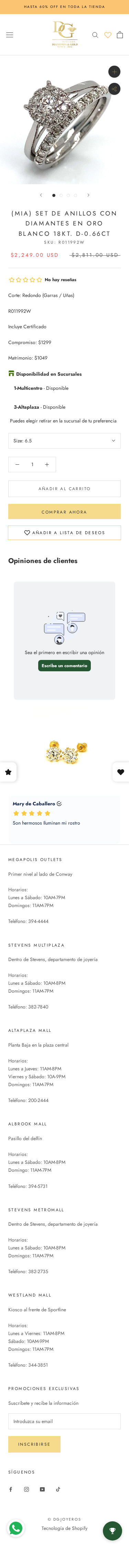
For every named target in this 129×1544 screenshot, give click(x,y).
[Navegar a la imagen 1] (53, 195)
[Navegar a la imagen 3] (68, 195)
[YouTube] (42, 1489)
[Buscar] (95, 34)
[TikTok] (58, 1489)
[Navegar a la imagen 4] (75, 195)
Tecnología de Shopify (64, 1528)
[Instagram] (26, 1489)
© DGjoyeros (64, 1519)
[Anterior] (41, 195)
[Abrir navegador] (9, 34)
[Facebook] (10, 1489)
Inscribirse (34, 1444)
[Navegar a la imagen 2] (61, 195)
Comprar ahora (64, 512)
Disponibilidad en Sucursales (49, 374)
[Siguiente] (88, 195)
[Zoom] (114, 71)
